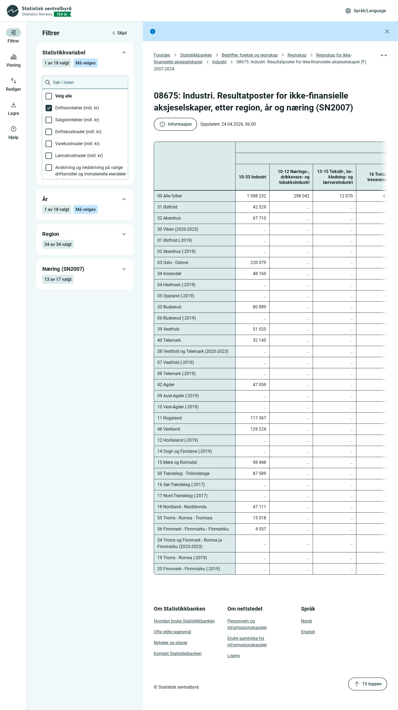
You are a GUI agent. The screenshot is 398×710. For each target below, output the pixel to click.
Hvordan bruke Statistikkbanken (184, 621)
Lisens (233, 655)
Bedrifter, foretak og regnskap (250, 55)
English (308, 631)
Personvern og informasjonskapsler (247, 624)
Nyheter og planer (170, 642)
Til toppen (372, 683)
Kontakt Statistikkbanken (178, 653)
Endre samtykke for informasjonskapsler (247, 641)
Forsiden (162, 55)
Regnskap (297, 55)
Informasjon (180, 124)
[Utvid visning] (383, 55)
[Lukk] (387, 31)
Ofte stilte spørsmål (172, 631)
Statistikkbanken (196, 55)
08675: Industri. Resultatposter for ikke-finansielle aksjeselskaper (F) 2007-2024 (260, 65)
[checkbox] (85, 96)
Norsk (306, 621)
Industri (219, 61)
